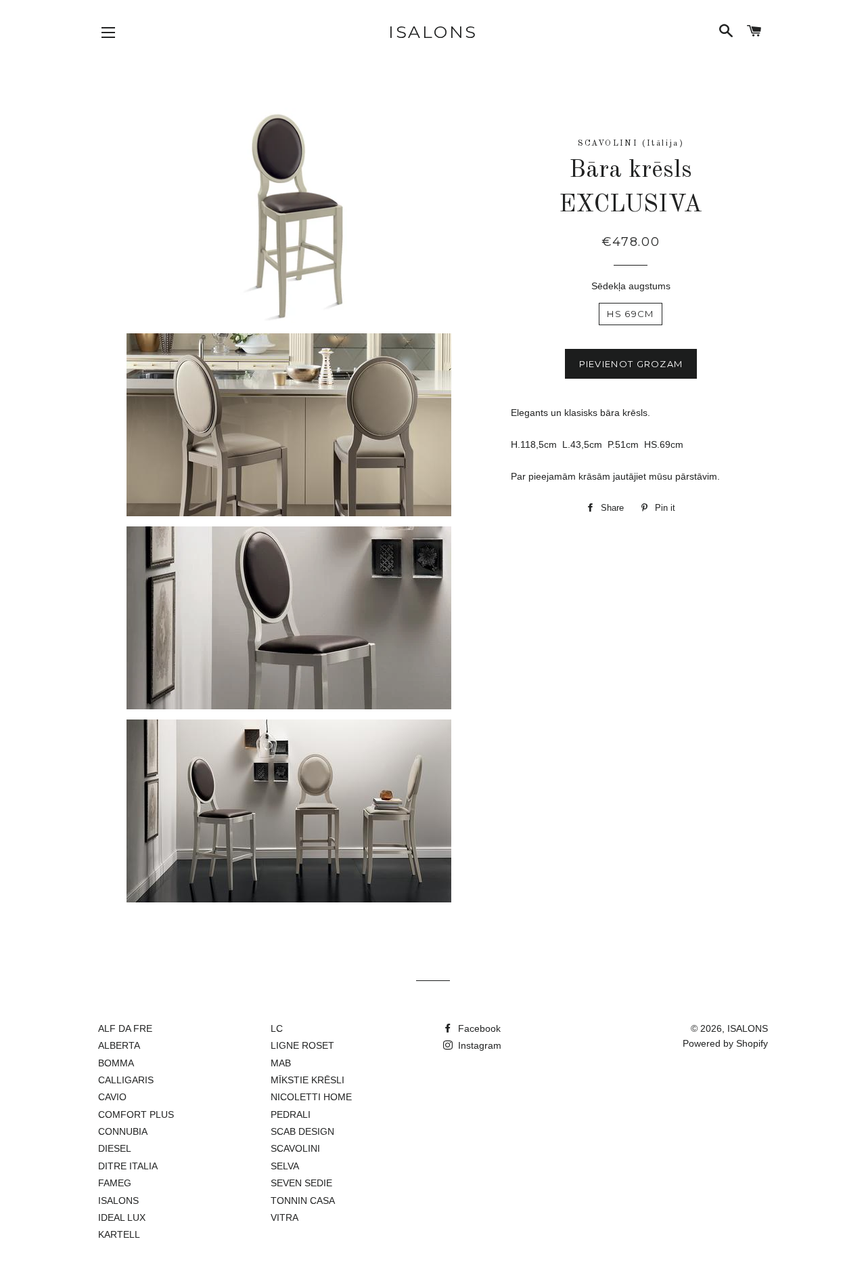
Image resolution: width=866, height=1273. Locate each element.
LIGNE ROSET (302, 1045)
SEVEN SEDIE (301, 1182)
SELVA (285, 1166)
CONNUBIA (122, 1131)
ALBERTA (119, 1045)
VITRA (284, 1217)
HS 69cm (630, 313)
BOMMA (116, 1063)
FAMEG (114, 1182)
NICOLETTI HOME (311, 1096)
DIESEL (114, 1148)
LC (277, 1028)
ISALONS (433, 32)
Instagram (478, 1045)
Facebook (478, 1028)
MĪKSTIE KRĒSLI (307, 1079)
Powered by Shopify (725, 1043)
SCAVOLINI (295, 1148)
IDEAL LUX (121, 1217)
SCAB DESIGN (302, 1131)
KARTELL (119, 1234)
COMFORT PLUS (136, 1114)
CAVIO (112, 1096)
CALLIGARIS (126, 1079)
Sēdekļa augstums (630, 285)
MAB (281, 1063)
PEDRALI (291, 1114)
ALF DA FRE (125, 1028)
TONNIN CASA (303, 1200)
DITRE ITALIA (128, 1166)
